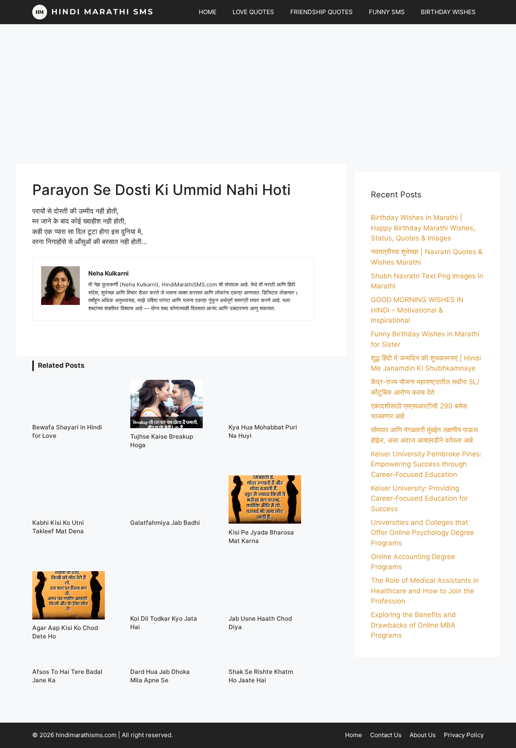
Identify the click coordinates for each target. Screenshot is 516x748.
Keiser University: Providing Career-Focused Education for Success (419, 498)
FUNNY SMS (387, 12)
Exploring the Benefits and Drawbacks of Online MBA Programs (413, 625)
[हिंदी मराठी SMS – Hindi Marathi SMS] (92, 12)
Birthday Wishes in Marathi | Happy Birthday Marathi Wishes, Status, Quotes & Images (423, 227)
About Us (423, 735)
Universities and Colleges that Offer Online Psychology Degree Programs (422, 532)
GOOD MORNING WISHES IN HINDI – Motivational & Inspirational (417, 310)
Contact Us (386, 735)
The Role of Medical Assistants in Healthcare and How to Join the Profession (425, 590)
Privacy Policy (464, 735)
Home (353, 735)
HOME (207, 12)
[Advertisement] (258, 94)
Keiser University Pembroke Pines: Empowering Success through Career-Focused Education (426, 464)
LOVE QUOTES (253, 12)
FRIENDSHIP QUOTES (321, 12)
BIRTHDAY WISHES (448, 12)
